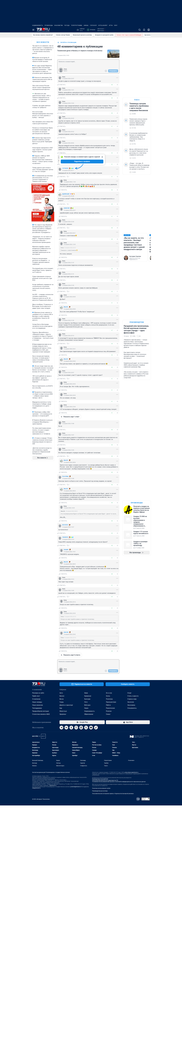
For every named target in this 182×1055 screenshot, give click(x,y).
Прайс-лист (36, 696)
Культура (87, 699)
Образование (88, 714)
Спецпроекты (132, 708)
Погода (67, 25)
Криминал (87, 696)
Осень (108, 696)
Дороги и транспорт (66, 705)
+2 (112, 153)
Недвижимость (37, 25)
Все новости (43, 42)
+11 (112, 596)
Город (61, 702)
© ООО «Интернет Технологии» (41, 799)
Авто (61, 693)
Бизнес (62, 696)
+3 (112, 291)
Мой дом (87, 705)
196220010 (65, 537)
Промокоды (49, 25)
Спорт (129, 693)
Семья (108, 714)
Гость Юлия (65, 476)
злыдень (66, 549)
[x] (86, 727)
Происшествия (111, 702)
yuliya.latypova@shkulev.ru (131, 772)
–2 (117, 596)
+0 (112, 84)
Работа (108, 705)
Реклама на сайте (38, 693)
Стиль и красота (132, 696)
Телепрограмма (76, 25)
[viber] (76, 727)
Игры (111, 25)
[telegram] (61, 727)
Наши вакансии (37, 705)
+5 (112, 456)
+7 (112, 330)
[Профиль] (148, 29)
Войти (65, 70)
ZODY (115, 25)
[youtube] (91, 727)
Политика (109, 699)
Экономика (131, 705)
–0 (117, 84)
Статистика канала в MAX (41, 714)
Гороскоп (93, 25)
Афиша (86, 25)
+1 (112, 126)
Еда (61, 708)
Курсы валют (102, 25)
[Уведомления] (144, 29)
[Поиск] (139, 29)
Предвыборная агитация (40, 711)
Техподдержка (37, 708)
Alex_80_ (66, 307)
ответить (62, 84)
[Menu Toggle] (33, 29)
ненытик (66, 632)
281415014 (65, 525)
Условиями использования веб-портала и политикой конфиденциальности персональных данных (119, 781)
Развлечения (110, 708)
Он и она (109, 693)
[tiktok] (96, 727)
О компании (36, 699)
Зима (86, 693)
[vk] (66, 727)
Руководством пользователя (100, 779)
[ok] (71, 727)
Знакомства (58, 25)
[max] (81, 727)
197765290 (65, 168)
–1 (117, 291)
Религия (108, 711)
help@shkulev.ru (36, 788)
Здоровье (63, 714)
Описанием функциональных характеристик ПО (105, 780)
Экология (130, 702)
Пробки (91, 30)
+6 (112, 484)
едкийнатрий (65, 194)
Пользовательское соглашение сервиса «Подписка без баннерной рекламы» (113, 793)
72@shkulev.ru (52, 785)
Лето (86, 702)
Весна (62, 699)
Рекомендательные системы (100, 791)
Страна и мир (131, 699)
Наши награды (37, 702)
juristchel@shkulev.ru (75, 786)
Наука (86, 708)
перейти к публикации (68, 42)
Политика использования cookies (101, 788)
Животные (63, 711)
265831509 (67, 208)
